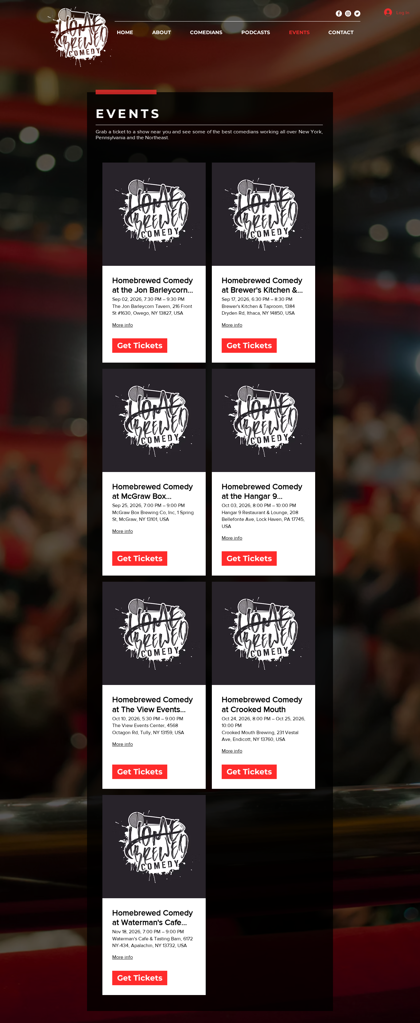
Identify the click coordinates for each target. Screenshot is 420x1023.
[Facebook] (339, 13)
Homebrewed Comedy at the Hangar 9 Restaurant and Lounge (263, 491)
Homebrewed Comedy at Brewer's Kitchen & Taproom (262, 285)
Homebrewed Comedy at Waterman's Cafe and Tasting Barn (152, 917)
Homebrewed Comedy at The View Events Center (152, 704)
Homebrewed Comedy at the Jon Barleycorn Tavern (152, 285)
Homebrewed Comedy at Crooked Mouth (262, 704)
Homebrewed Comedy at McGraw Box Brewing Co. (152, 491)
